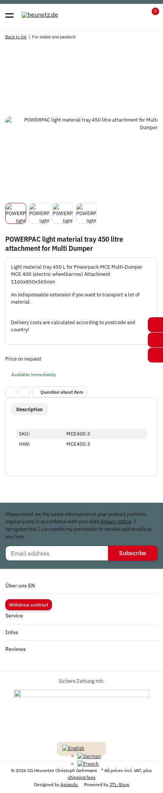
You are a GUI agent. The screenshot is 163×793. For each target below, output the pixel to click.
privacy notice (115, 521)
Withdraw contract (28, 604)
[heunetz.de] (40, 14)
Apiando (70, 784)
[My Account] (137, 14)
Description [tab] (29, 409)
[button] (151, 14)
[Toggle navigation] (9, 15)
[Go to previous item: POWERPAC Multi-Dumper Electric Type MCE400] (135, 38)
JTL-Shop (119, 784)
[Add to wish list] (24, 391)
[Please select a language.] (73, 748)
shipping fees (82, 777)
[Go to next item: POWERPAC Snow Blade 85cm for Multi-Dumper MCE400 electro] (150, 38)
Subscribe (132, 553)
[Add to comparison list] (10, 391)
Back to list (16, 37)
